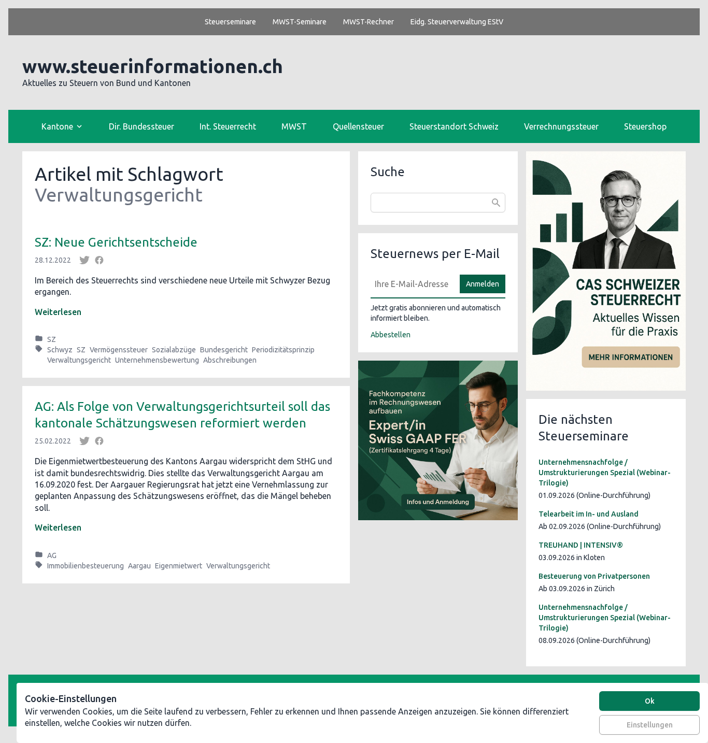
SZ (51, 339)
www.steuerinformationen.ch (152, 66)
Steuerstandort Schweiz (454, 126)
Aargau (139, 566)
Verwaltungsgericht (79, 360)
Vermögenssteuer (119, 350)
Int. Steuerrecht (228, 126)
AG (51, 555)
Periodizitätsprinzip (283, 350)
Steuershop (645, 126)
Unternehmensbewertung (157, 360)
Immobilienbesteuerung (85, 566)
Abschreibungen (230, 360)
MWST (294, 126)
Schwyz (60, 350)
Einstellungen (650, 725)
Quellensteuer (358, 126)
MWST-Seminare (300, 22)
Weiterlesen (58, 312)
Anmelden (482, 284)
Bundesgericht (224, 350)
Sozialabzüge (174, 350)
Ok (650, 701)
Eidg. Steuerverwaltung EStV (456, 22)
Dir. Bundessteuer (141, 126)
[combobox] (438, 202)
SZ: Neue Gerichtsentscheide (116, 242)
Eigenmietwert (178, 566)
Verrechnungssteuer (561, 126)
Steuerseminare (230, 22)
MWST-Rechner (368, 22)
